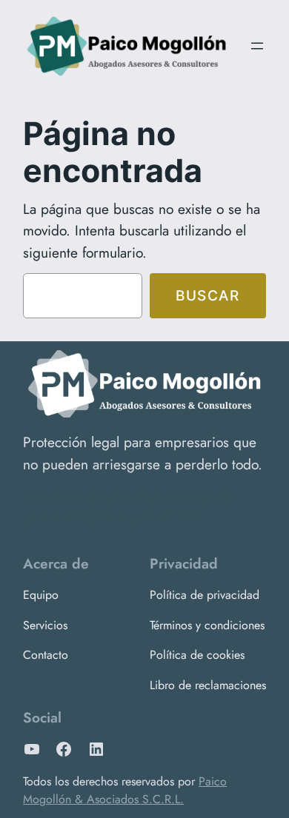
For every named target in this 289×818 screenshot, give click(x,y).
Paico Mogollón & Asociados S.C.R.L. (125, 790)
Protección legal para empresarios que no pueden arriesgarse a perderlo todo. (142, 453)
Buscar (208, 295)
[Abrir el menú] (257, 46)
